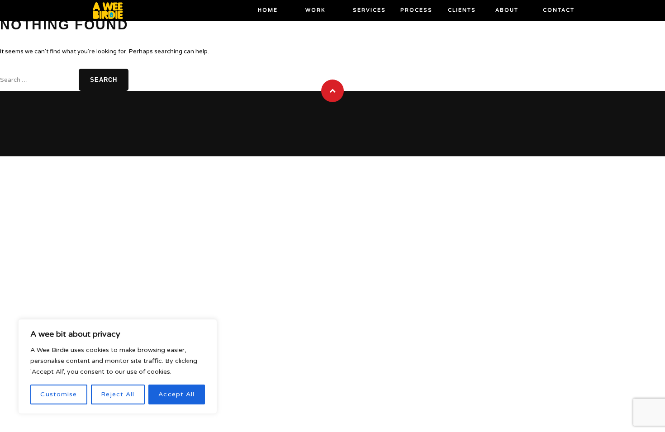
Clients (462, 10)
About (506, 10)
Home (268, 10)
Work (315, 10)
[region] (117, 366)
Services (369, 10)
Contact (559, 10)
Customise (58, 394)
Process (416, 10)
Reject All (117, 394)
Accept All (176, 394)
